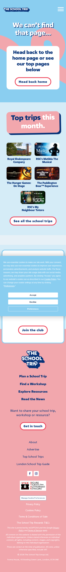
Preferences (33, 309)
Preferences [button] (9, 286)
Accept (33, 295)
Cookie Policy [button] (50, 279)
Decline (32, 302)
